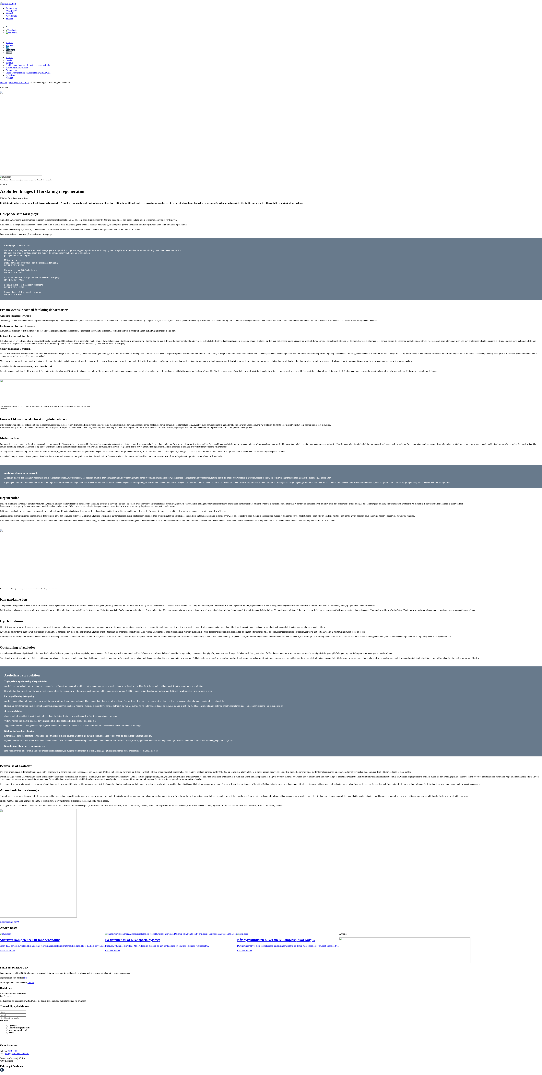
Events (9, 52)
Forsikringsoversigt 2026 (17, 67)
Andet (11, 1032)
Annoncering (11, 8)
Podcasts (9, 42)
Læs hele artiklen (7, 950)
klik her (31, 982)
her (25, 978)
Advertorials (11, 16)
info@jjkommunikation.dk (17, 1053)
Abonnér (10, 13)
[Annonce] (271, 133)
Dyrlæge (13, 1025)
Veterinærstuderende (18, 1030)
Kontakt (9, 18)
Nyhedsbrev (11, 11)
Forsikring (10, 50)
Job (7, 47)
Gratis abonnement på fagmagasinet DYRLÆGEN (28, 73)
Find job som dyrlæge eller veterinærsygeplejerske (28, 65)
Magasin (9, 45)
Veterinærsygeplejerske (19, 1028)
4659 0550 (13, 1051)
